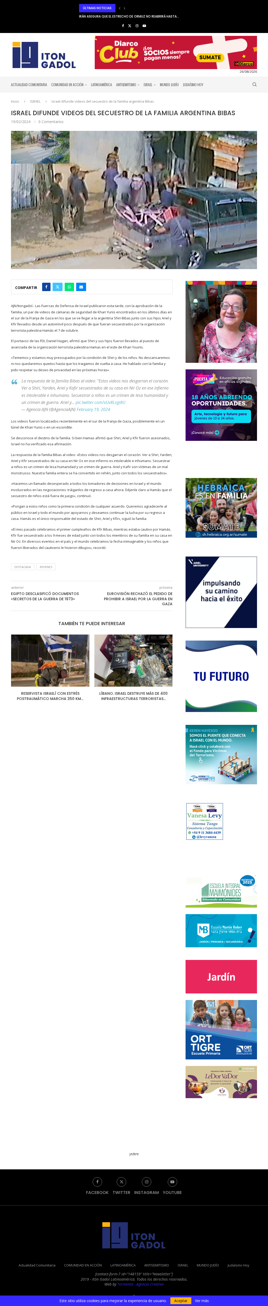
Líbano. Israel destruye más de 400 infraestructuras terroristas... (50, 696)
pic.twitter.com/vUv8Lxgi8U (100, 402)
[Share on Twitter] (58, 287)
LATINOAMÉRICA (101, 84)
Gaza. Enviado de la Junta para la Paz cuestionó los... (124, 16)
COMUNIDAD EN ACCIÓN (67, 84)
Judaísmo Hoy (193, 84)
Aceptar (180, 1300)
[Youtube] (144, 25)
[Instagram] (137, 25)
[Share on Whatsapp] (69, 287)
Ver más (202, 1301)
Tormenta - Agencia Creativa (140, 1284)
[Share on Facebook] (46, 287)
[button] (120, 8)
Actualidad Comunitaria (29, 84)
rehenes (46, 567)
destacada (22, 567)
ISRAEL (148, 84)
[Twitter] (129, 25)
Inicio (15, 101)
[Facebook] (123, 25)
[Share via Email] (81, 287)
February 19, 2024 (93, 409)
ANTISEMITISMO (126, 84)
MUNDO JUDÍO (169, 84)
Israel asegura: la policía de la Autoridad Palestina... (133, 696)
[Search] (254, 84)
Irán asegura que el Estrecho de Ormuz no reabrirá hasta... (129, 8)
